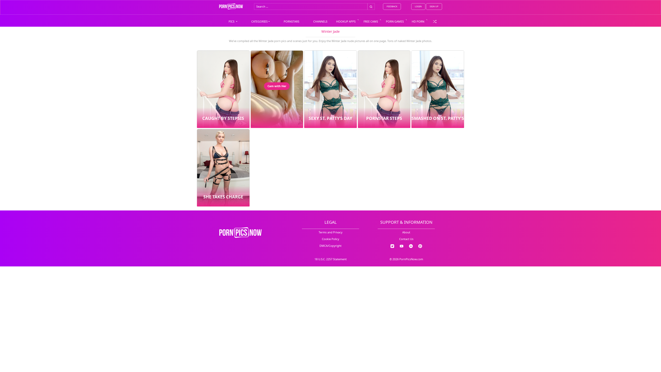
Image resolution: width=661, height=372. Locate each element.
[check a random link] (434, 21)
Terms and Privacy (330, 232)
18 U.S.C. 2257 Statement (330, 259)
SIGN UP (434, 6)
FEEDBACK (392, 6)
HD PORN (418, 21)
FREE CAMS (371, 21)
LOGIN (418, 6)
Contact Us (406, 239)
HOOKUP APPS (346, 21)
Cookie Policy (330, 239)
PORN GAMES (395, 21)
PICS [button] (232, 21)
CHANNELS (320, 21)
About (406, 232)
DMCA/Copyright (330, 246)
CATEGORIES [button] (259, 21)
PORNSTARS (291, 21)
